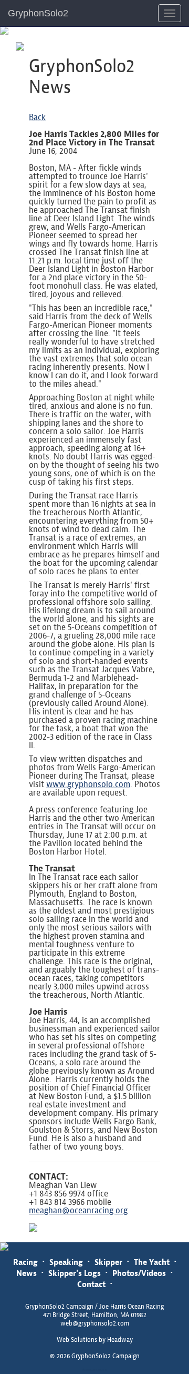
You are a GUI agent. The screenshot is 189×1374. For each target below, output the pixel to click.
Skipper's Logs (74, 1273)
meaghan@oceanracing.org (78, 1210)
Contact (91, 1284)
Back (37, 117)
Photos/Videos (139, 1273)
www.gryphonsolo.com (88, 784)
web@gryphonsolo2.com (94, 1323)
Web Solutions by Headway (95, 1339)
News (26, 1273)
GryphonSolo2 (38, 13)
